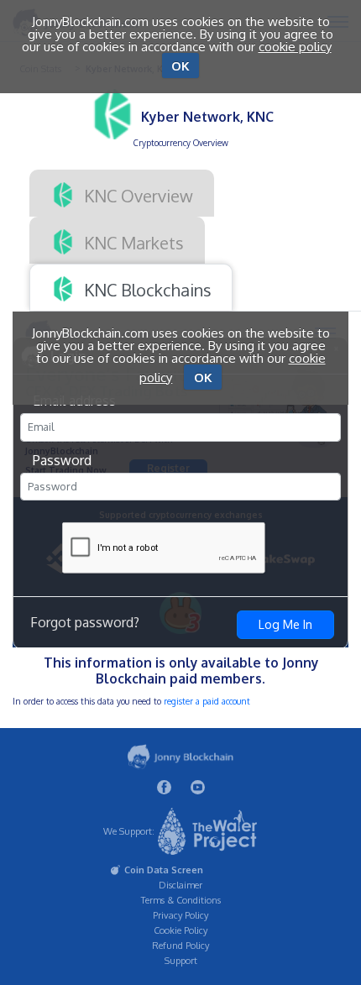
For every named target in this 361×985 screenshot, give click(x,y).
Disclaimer (180, 885)
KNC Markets (132, 242)
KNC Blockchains (146, 289)
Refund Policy (180, 945)
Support (181, 961)
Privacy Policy (180, 915)
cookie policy (295, 47)
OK (180, 66)
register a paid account (207, 701)
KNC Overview (136, 195)
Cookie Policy (180, 930)
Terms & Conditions (181, 900)
